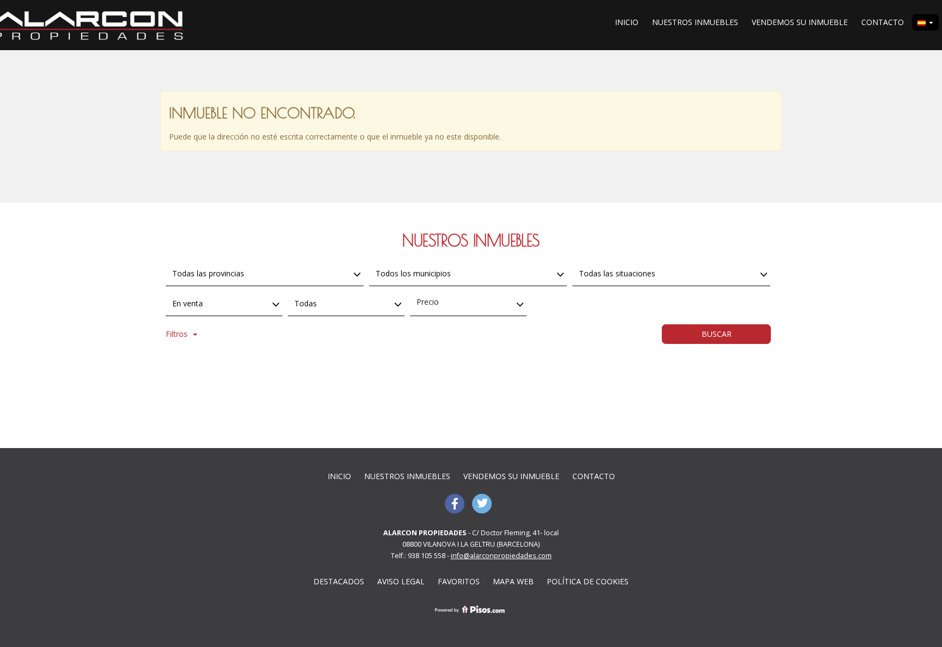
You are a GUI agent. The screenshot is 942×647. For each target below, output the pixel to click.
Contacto (882, 22)
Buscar (717, 334)
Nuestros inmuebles (695, 22)
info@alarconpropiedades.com (501, 555)
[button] (925, 22)
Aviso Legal (401, 581)
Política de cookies (588, 581)
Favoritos (459, 581)
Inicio (626, 22)
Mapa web (513, 581)
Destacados (338, 581)
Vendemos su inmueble (800, 22)
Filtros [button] (177, 334)
